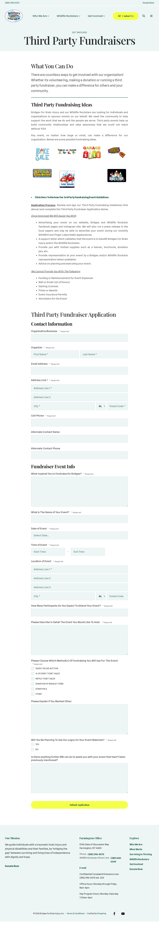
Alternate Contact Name (45, 431)
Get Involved (95, 15)
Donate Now (148, 3)
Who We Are (40, 15)
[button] (143, 16)
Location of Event (41, 561)
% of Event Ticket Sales (48, 673)
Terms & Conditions (76, 913)
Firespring (101, 913)
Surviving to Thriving (141, 854)
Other (39, 694)
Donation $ (41, 689)
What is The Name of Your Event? (50, 512)
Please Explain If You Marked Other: (51, 701)
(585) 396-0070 (12, 3)
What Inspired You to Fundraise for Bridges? (56, 473)
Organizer (37, 347)
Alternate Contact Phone (45, 448)
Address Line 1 (39, 380)
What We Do (136, 849)
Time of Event (39, 544)
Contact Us (127, 15)
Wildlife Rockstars (67, 15)
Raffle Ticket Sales (45, 678)
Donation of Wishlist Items (49, 684)
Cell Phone (37, 415)
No (37, 749)
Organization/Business (44, 331)
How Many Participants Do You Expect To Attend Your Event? (66, 605)
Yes (37, 744)
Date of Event (39, 528)
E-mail (83, 868)
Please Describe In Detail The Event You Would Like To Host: (66, 622)
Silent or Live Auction (47, 668)
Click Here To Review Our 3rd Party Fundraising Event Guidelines (72, 197)
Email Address (39, 363)
